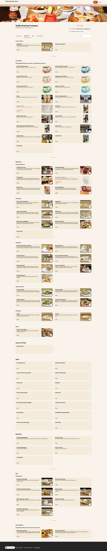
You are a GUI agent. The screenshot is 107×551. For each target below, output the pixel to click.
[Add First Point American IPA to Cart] (51, 92)
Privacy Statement (28, 547)
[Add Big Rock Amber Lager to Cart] (51, 121)
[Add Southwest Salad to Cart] (90, 295)
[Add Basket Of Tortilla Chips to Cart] (90, 378)
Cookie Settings (36, 547)
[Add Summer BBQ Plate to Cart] (90, 193)
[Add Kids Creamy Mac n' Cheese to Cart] (51, 504)
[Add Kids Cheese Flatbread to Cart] (90, 484)
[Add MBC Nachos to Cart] (90, 217)
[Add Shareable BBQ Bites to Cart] (90, 173)
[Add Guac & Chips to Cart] (51, 237)
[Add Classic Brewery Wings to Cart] (51, 217)
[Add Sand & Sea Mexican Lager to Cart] (51, 72)
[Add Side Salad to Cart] (90, 388)
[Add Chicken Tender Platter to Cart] (51, 335)
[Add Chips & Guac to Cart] (51, 388)
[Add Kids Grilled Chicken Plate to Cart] (51, 514)
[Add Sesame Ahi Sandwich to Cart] (90, 271)
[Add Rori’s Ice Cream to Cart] (90, 453)
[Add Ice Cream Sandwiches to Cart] (51, 453)
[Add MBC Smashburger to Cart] (51, 271)
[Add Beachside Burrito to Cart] (90, 251)
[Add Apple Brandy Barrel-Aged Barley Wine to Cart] (51, 131)
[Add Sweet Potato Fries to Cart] (51, 368)
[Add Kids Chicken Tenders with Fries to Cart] (51, 494)
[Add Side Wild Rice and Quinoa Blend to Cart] (90, 418)
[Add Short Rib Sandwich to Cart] (51, 281)
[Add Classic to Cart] (51, 319)
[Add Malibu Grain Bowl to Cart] (51, 305)
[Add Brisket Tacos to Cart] (51, 193)
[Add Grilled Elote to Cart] (51, 49)
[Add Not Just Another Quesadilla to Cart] (90, 261)
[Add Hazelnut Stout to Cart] (51, 141)
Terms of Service (19, 547)
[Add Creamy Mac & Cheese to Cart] (90, 408)
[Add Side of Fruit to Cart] (90, 398)
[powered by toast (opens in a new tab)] (10, 547)
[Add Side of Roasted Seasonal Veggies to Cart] (51, 408)
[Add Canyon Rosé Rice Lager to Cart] (51, 82)
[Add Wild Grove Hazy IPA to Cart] (90, 92)
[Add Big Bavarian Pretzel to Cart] (90, 227)
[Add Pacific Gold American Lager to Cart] (90, 72)
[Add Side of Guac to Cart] (90, 428)
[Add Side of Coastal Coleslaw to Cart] (51, 398)
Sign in (100, 2)
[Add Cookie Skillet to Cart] (51, 463)
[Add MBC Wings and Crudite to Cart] (51, 536)
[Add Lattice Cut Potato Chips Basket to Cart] (51, 378)
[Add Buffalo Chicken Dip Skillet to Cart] (51, 227)
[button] (19, 36)
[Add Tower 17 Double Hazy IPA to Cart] (90, 101)
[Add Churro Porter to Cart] (90, 131)
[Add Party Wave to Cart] (90, 111)
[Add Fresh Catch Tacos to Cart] (51, 261)
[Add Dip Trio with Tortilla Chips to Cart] (51, 207)
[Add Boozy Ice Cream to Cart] (90, 443)
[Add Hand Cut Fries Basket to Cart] (90, 49)
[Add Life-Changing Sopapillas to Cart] (51, 443)
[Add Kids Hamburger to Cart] (90, 494)
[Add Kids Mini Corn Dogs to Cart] (90, 504)
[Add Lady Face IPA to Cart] (90, 141)
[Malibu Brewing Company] (12, 1)
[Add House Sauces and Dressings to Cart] (51, 428)
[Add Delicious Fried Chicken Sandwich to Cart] (51, 251)
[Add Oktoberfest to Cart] (51, 151)
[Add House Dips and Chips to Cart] (90, 536)
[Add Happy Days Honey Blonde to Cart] (90, 82)
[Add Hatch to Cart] (51, 101)
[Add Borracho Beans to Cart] (51, 418)
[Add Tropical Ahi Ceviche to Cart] (51, 173)
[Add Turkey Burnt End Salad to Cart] (90, 305)
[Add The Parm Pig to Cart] (51, 183)
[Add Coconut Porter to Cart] (90, 121)
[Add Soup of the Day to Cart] (51, 352)
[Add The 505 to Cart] (90, 319)
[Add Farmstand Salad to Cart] (51, 295)
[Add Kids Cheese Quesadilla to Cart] (51, 484)
